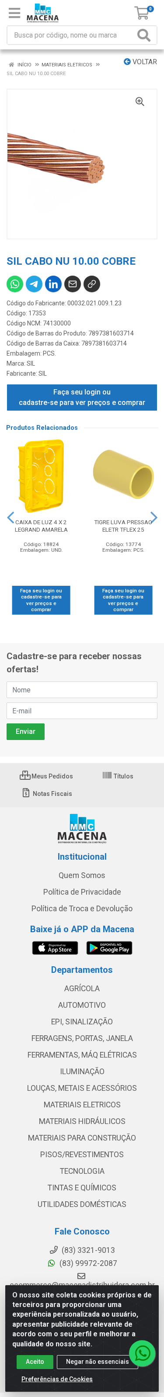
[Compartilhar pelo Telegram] (34, 284)
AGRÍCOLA (82, 988)
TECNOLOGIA (82, 1171)
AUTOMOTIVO (82, 1005)
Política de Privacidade (82, 892)
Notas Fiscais (51, 793)
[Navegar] (10, 517)
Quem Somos (82, 875)
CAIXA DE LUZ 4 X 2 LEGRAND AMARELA (41, 526)
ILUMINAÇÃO (82, 1071)
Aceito (35, 1361)
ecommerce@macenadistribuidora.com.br (82, 1285)
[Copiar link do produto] (92, 284)
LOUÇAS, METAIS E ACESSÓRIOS (82, 1088)
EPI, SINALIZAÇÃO (82, 1021)
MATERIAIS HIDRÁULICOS (82, 1121)
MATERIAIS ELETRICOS (82, 1104)
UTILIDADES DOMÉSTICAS (82, 1204)
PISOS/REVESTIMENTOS (82, 1154)
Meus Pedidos (51, 776)
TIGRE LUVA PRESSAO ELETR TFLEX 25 (123, 526)
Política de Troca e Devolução (82, 908)
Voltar (144, 62)
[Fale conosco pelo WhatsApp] (142, 1353)
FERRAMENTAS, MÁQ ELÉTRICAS (82, 1055)
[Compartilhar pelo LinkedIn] (53, 284)
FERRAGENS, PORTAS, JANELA (82, 1038)
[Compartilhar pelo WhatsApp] (15, 284)
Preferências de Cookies (57, 1379)
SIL (31, 363)
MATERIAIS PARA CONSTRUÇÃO (82, 1138)
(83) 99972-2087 (87, 1263)
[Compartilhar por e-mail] (72, 284)
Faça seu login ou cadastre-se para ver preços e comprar (82, 397)
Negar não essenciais (97, 1361)
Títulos (122, 776)
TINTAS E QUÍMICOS (82, 1187)
